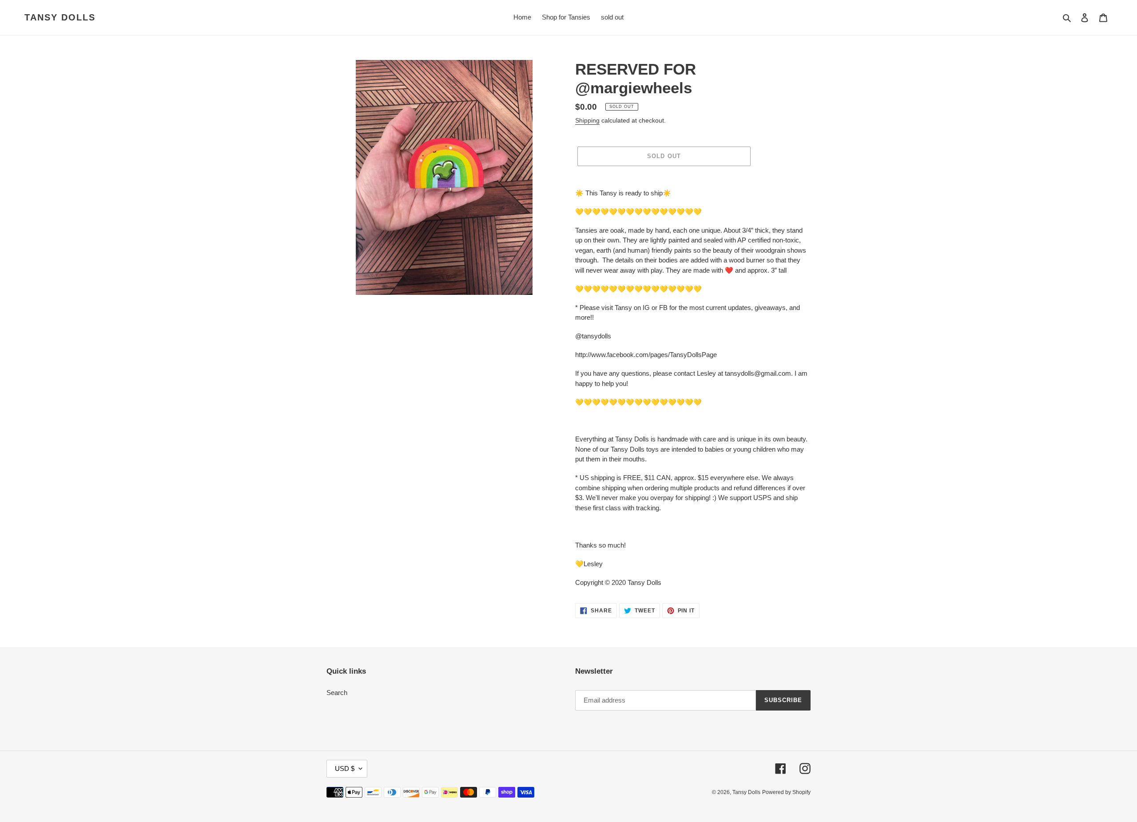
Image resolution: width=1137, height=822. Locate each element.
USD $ (344, 768)
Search (336, 692)
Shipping (587, 120)
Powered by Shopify (786, 792)
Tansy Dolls (59, 17)
